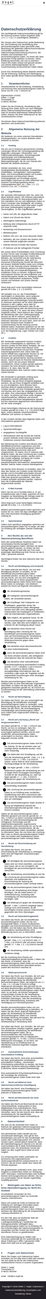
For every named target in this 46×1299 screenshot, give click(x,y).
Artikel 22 (15, 667)
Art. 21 (20, 777)
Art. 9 (19, 759)
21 (24, 767)
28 (19, 186)
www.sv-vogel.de (8, 38)
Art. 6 (13, 944)
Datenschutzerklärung (15, 1290)
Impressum (38, 1286)
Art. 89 (19, 1039)
